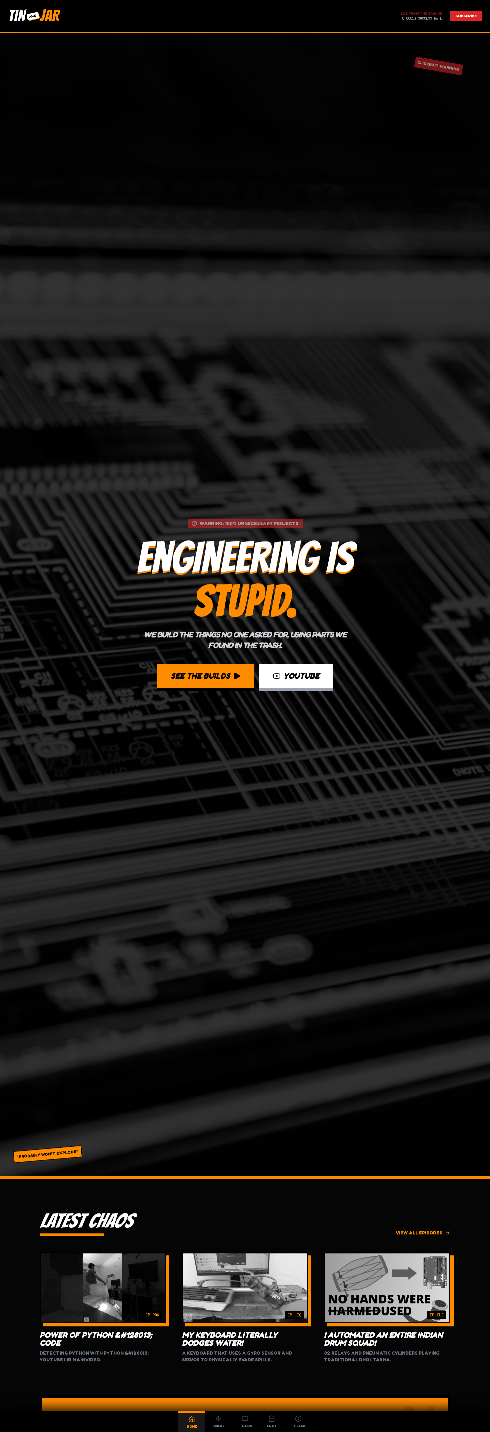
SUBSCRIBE (466, 15)
